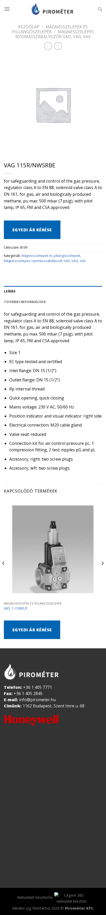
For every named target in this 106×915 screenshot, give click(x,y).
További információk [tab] (25, 301)
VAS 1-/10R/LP (15, 608)
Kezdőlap (28, 27)
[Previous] (3, 573)
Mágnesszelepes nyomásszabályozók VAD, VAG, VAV (45, 260)
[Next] (102, 573)
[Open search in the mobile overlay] (100, 9)
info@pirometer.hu (37, 699)
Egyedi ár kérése (32, 230)
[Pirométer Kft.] (53, 8)
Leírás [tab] (10, 291)
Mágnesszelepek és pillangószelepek (50, 29)
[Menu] (7, 9)
